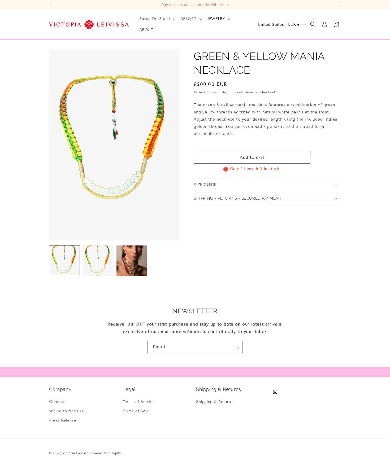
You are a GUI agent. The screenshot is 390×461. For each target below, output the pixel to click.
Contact (56, 401)
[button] (156, 18)
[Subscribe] (236, 347)
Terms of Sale (136, 411)
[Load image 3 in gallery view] (131, 260)
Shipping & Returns (214, 401)
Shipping (228, 92)
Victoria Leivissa (76, 453)
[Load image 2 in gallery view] (98, 260)
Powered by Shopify (105, 453)
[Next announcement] (339, 5)
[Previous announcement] (51, 5)
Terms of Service (139, 401)
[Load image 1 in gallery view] (64, 260)
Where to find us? (66, 411)
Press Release (62, 420)
